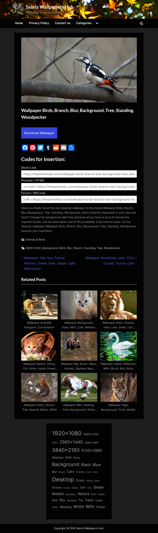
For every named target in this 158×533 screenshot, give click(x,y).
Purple (101, 494)
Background (50, 248)
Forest (66, 487)
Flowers (57, 487)
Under (99, 500)
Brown (62, 472)
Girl (82, 487)
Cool (88, 472)
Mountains (71, 494)
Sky (62, 500)
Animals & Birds (35, 239)
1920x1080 (67, 433)
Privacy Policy (39, 23)
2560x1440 (71, 441)
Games (74, 488)
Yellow (100, 507)
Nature (83, 494)
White (78, 506)
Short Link (28, 168)
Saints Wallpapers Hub (49, 7)
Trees (89, 500)
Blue (97, 464)
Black (86, 464)
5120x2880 (91, 450)
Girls (89, 487)
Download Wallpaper (39, 133)
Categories (84, 23)
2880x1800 (91, 442)
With (90, 506)
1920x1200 (90, 434)
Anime (76, 457)
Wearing (65, 507)
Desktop (63, 479)
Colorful (80, 471)
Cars (70, 472)
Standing (89, 248)
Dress (80, 480)
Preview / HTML (33, 180)
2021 (55, 442)
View (55, 507)
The (80, 500)
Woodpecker (112, 248)
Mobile (58, 493)
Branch (78, 248)
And (68, 457)
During (89, 480)
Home (19, 23)
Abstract (57, 457)
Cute (95, 472)
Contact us (62, 23)
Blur (69, 248)
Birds (62, 248)
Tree (100, 248)
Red (54, 500)
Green (98, 487)
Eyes (96, 480)
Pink (93, 494)
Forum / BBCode (33, 193)
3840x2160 (33, 248)
